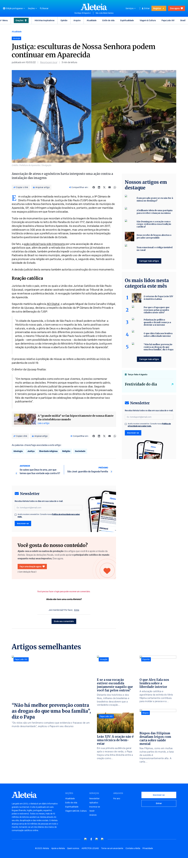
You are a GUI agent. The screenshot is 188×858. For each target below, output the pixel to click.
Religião (66, 451)
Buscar (45, 8)
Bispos (145, 713)
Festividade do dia (141, 384)
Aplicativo (93, 802)
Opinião (64, 20)
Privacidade (147, 848)
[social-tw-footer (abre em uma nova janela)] (96, 839)
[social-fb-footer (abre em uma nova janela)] (91, 839)
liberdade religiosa (48, 451)
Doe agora (174, 8)
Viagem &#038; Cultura (76, 811)
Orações (19, 20)
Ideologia (18, 451)
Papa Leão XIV (168, 20)
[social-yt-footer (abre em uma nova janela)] (85, 839)
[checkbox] (15, 515)
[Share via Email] (109, 187)
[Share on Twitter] (104, 187)
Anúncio (93, 815)
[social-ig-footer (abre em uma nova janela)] (102, 839)
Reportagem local (48, 62)
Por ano (116, 798)
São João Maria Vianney (105, 13)
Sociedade (80, 451)
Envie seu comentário (64, 621)
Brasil (182, 20)
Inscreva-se (94, 806)
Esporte (146, 659)
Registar (157, 8)
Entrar (147, 8)
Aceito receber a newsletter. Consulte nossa (49, 515)
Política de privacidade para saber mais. (149, 424)
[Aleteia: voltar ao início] (94, 6)
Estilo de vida (108, 20)
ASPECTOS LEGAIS (90, 848)
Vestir (92, 811)
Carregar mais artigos (149, 260)
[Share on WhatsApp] (115, 187)
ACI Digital (53, 304)
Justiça (31, 451)
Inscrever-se (23, 523)
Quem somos (73, 848)
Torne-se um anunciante (112, 848)
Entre (76, 610)
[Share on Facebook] (94, 187)
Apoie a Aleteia (58, 848)
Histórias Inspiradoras (44, 20)
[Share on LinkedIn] (99, 187)
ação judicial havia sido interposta (44, 244)
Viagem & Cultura (148, 20)
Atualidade (91, 20)
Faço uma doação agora (30, 566)
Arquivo (77, 20)
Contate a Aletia (133, 848)
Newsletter (94, 798)
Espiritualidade (127, 20)
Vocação (104, 659)
